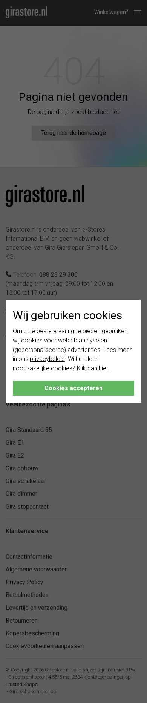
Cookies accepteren (73, 388)
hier (103, 368)
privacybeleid (47, 358)
